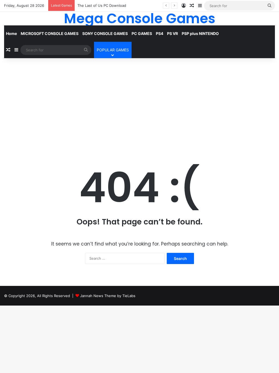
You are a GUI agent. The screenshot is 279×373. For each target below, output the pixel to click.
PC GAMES (142, 33)
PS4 (159, 33)
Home (11, 33)
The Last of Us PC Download (101, 5)
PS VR (172, 33)
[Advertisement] (139, 104)
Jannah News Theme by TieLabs (107, 296)
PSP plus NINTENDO (200, 33)
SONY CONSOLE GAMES (105, 33)
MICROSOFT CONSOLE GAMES (49, 33)
